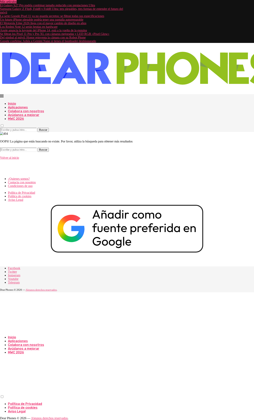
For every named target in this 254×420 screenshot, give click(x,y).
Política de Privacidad (21, 192)
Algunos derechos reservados (41, 289)
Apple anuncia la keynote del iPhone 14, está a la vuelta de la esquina (43, 30)
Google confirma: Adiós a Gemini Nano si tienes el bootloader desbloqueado (48, 41)
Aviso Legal (15, 199)
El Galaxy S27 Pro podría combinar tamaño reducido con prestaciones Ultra (47, 5)
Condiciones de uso (20, 186)
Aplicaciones (18, 107)
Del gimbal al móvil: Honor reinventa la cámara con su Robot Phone (43, 37)
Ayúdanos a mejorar (23, 115)
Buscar (43, 129)
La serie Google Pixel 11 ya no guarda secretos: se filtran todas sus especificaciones (52, 16)
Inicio (12, 103)
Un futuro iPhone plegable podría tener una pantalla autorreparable (41, 19)
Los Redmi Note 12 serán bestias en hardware (29, 26)
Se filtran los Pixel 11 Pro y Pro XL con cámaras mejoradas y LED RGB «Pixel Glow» (54, 34)
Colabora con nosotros (26, 111)
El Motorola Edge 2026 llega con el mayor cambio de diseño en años (43, 23)
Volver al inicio (9, 157)
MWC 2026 (16, 119)
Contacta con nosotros (22, 182)
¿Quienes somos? (19, 178)
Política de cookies (19, 196)
